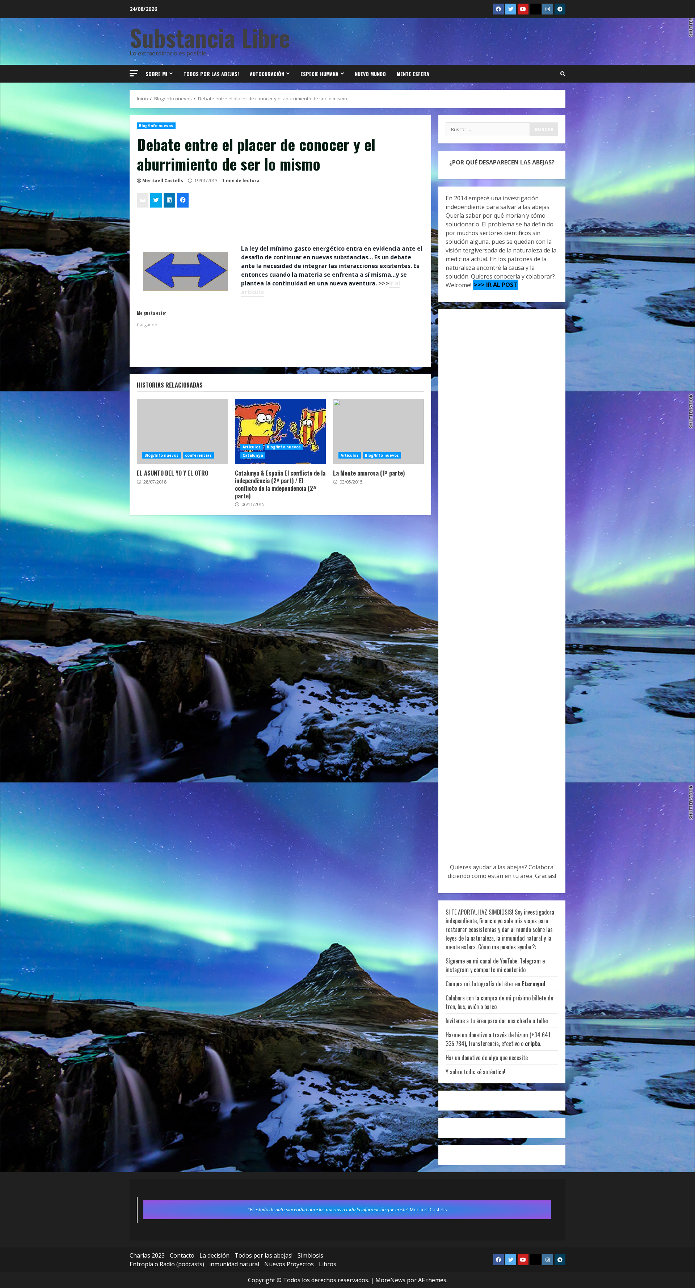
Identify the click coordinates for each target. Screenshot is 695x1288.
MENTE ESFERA (413, 74)
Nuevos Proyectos (289, 1264)
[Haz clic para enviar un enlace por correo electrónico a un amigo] (142, 200)
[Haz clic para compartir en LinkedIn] (169, 200)
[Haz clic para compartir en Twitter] (156, 200)
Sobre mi (156, 74)
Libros (327, 1264)
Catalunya (253, 455)
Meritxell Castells (162, 180)
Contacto (182, 1255)
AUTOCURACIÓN (267, 74)
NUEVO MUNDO (370, 74)
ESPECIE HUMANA (319, 74)
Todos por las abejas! (211, 74)
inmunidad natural (234, 1264)
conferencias (198, 455)
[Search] (562, 74)
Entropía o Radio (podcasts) (167, 1264)
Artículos (252, 446)
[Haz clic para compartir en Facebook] (183, 200)
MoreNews (390, 1280)
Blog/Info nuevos (156, 125)
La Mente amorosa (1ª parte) (378, 431)
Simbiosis (310, 1255)
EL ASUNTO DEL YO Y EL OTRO (182, 431)
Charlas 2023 (147, 1255)
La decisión (214, 1255)
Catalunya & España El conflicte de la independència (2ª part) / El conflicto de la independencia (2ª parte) (280, 431)
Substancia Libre (210, 37)
